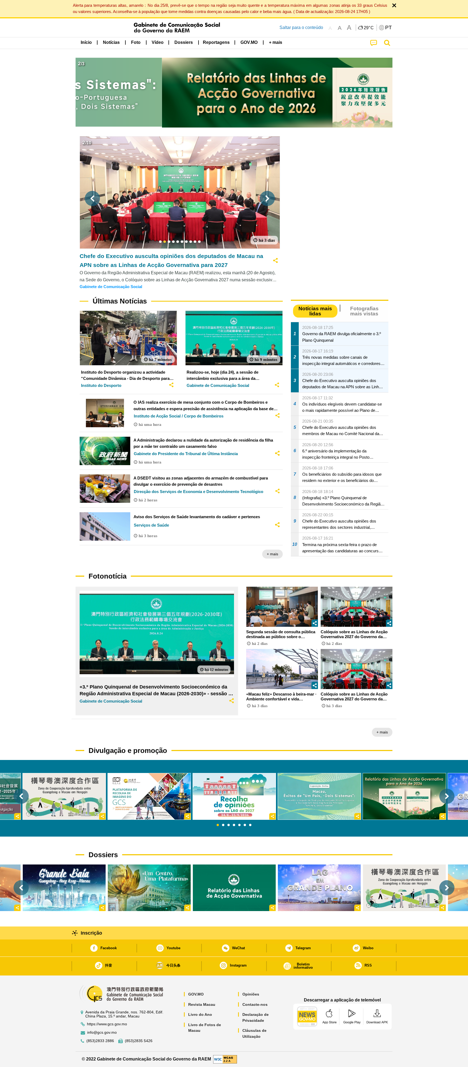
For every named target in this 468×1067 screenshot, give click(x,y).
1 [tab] (217, 825)
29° (369, 28)
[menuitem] (111, 42)
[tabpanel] (234, 796)
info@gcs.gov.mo (102, 1032)
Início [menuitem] (86, 42)
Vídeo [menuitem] (158, 42)
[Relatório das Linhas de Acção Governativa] (234, 887)
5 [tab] (239, 825)
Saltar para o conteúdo (301, 27)
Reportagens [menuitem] (216, 42)
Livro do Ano (200, 1014)
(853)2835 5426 (138, 1041)
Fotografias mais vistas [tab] (364, 311)
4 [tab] (234, 825)
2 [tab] (223, 825)
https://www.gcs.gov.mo (107, 1024)
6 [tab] (245, 825)
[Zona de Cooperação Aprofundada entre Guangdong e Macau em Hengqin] (404, 887)
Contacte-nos (255, 1004)
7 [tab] (250, 825)
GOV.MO (196, 994)
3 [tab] (228, 825)
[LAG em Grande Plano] (319, 887)
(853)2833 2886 (100, 1041)
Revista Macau (201, 1004)
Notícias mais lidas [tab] (315, 311)
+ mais (272, 554)
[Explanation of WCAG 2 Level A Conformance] (225, 1059)
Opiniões (250, 994)
